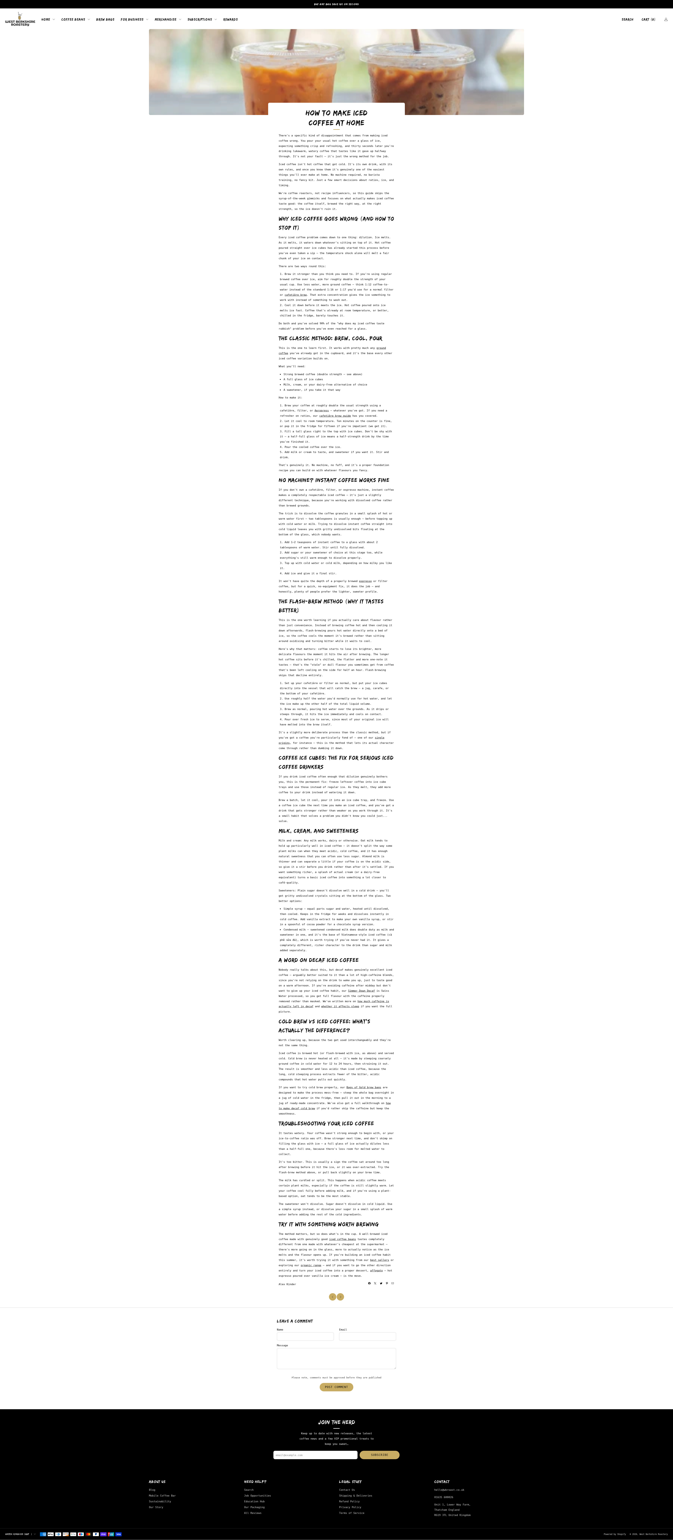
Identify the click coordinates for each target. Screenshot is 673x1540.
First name (261, 758)
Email (258, 780)
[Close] (420, 717)
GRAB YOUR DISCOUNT (293, 802)
